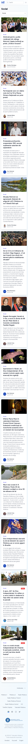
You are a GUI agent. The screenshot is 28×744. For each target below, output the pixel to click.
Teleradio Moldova (20, 707)
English (21, 740)
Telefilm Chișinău (7, 707)
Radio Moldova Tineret (14, 698)
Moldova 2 (13, 695)
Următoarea (20, 688)
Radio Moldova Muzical (14, 701)
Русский (14, 740)
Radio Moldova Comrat (11, 704)
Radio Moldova (22, 695)
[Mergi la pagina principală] (3, 2)
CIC (22, 704)
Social (4, 34)
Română (7, 740)
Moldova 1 (4, 695)
